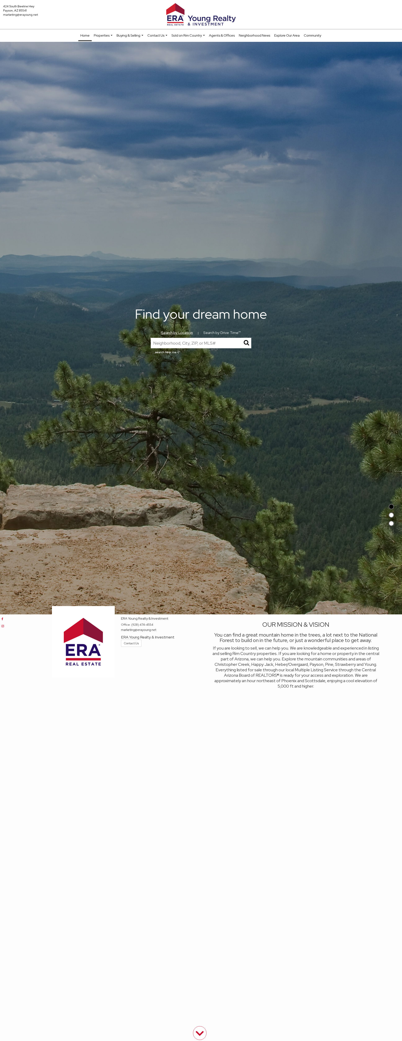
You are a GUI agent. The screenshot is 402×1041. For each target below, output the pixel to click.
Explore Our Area (287, 35)
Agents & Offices (222, 35)
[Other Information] (391, 523)
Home (85, 35)
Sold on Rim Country (188, 37)
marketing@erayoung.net (20, 15)
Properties (103, 37)
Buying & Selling (130, 37)
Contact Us (157, 37)
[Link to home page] (201, 14)
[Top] (391, 506)
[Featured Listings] (391, 515)
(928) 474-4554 (142, 625)
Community (312, 35)
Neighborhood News (254, 35)
